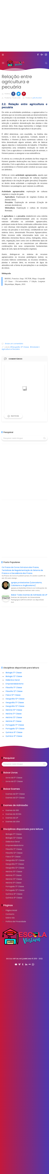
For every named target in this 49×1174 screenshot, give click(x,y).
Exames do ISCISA (13, 814)
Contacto (10, 914)
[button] (13, 94)
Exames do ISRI (12, 810)
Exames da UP (12, 818)
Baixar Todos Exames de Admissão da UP (29, 595)
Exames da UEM (13, 821)
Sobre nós (10, 917)
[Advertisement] (24, 27)
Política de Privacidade (16, 921)
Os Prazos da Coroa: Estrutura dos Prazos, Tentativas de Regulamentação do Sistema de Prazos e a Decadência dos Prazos (22, 570)
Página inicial (11, 910)
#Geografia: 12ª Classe (19, 347)
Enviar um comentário (14, 343)
